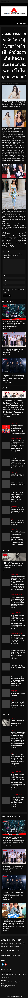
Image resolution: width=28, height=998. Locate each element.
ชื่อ (4, 275)
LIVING (4, 392)
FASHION (13, 438)
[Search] (17, 23)
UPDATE (13, 29)
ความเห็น (6, 257)
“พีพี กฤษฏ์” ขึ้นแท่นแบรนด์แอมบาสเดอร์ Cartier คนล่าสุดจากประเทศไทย (13, 565)
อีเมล (5, 280)
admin (4, 83)
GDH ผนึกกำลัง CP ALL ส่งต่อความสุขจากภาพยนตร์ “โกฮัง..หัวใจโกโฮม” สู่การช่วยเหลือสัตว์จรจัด (13, 351)
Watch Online (23, 23)
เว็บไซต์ (5, 284)
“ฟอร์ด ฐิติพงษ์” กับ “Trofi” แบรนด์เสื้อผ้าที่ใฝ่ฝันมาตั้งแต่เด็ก (18, 667)
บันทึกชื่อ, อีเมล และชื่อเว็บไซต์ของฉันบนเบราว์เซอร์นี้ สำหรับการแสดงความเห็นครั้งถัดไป (13, 291)
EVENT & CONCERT (14, 518)
